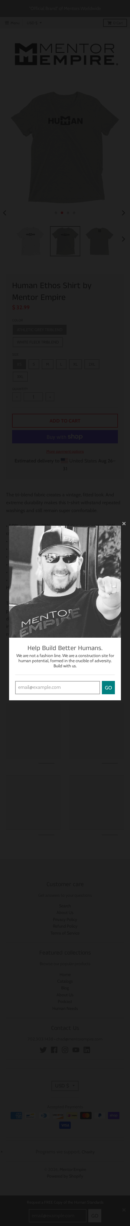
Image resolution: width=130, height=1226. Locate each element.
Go (108, 688)
